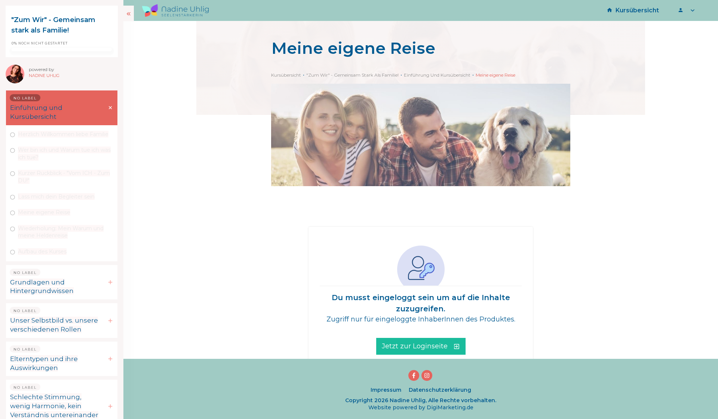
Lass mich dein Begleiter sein (56, 196)
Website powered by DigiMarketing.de (420, 407)
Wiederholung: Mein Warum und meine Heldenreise (61, 232)
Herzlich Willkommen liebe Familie (63, 134)
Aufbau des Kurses (42, 251)
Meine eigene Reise (44, 212)
